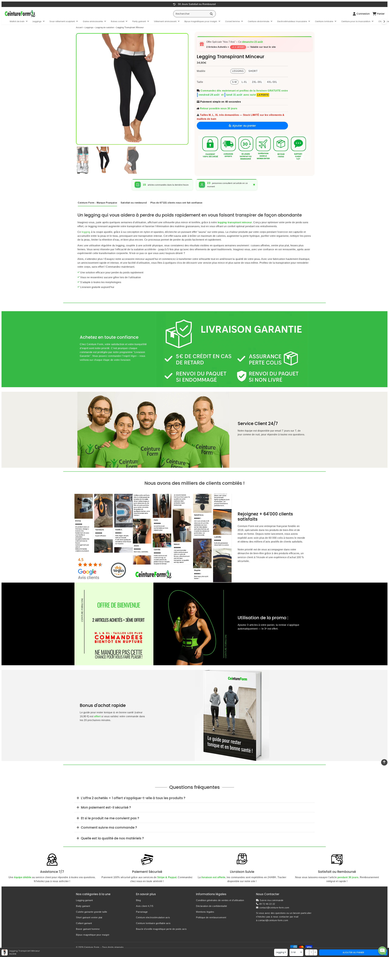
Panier (381, 13)
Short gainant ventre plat (89, 917)
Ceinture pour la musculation (355, 21)
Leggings (37, 21)
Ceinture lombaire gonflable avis (153, 923)
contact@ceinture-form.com (274, 907)
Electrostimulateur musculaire (292, 21)
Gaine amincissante (93, 21)
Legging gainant (84, 900)
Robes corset (117, 21)
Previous (80, 89)
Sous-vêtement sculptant (62, 21)
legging (86, 232)
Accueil (79, 27)
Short (253, 71)
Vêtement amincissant (165, 21)
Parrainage (142, 912)
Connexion (363, 13)
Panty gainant (139, 21)
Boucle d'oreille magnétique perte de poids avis (161, 929)
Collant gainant (84, 923)
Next (184, 89)
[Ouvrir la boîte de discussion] (382, 950)
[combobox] (194, 13)
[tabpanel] (103, 160)
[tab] (194, 798)
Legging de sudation (104, 27)
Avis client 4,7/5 (144, 906)
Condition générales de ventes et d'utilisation (220, 900)
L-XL (244, 82)
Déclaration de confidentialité (211, 906)
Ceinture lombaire (324, 21)
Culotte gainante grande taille (91, 912)
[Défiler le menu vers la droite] (384, 21)
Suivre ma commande (271, 900)
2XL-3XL (257, 82)
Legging (238, 71)
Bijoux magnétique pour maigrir (92, 934)
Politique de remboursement (211, 917)
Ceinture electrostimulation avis (153, 917)
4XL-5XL (272, 82)
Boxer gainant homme (88, 929)
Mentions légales (205, 912)
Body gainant (83, 906)
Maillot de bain (17, 21)
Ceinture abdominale (258, 21)
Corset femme (232, 21)
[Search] (211, 13)
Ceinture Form (91, 947)
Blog (138, 900)
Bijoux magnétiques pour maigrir (200, 21)
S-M (234, 82)
